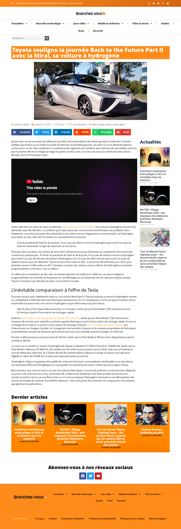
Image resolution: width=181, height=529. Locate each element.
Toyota (101, 124)
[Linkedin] (158, 3)
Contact (53, 518)
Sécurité (98, 30)
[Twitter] (154, 3)
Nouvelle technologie (48, 23)
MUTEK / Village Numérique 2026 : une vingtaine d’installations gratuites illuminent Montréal (154, 215)
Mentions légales (157, 518)
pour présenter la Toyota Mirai (78, 226)
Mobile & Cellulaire (109, 23)
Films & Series (140, 23)
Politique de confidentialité (102, 518)
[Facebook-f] (149, 3)
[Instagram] (163, 3)
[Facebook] (82, 475)
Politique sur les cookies (132, 518)
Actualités (18, 23)
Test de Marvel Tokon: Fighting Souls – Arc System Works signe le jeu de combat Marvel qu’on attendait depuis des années (153, 259)
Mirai (94, 124)
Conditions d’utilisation (72, 518)
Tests (81, 30)
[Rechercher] (47, 38)
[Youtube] (168, 3)
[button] (21, 132)
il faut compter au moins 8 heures (106, 324)
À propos (39, 518)
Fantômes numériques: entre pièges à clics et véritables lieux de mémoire (153, 176)
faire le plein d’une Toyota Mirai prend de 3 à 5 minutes (50, 318)
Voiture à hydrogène (115, 124)
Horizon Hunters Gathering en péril (152, 431)
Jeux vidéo (79, 23)
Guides (165, 23)
